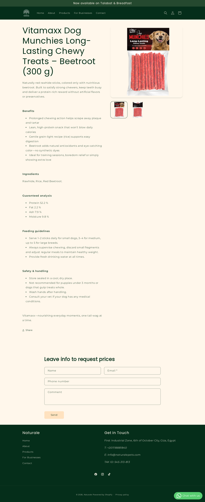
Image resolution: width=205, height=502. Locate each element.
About (26, 446)
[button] (165, 13)
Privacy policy (122, 494)
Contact (27, 463)
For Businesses (31, 457)
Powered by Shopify (102, 495)
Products (27, 451)
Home (26, 440)
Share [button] (29, 330)
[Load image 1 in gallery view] (119, 109)
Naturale (88, 495)
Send (54, 415)
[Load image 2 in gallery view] (137, 109)
